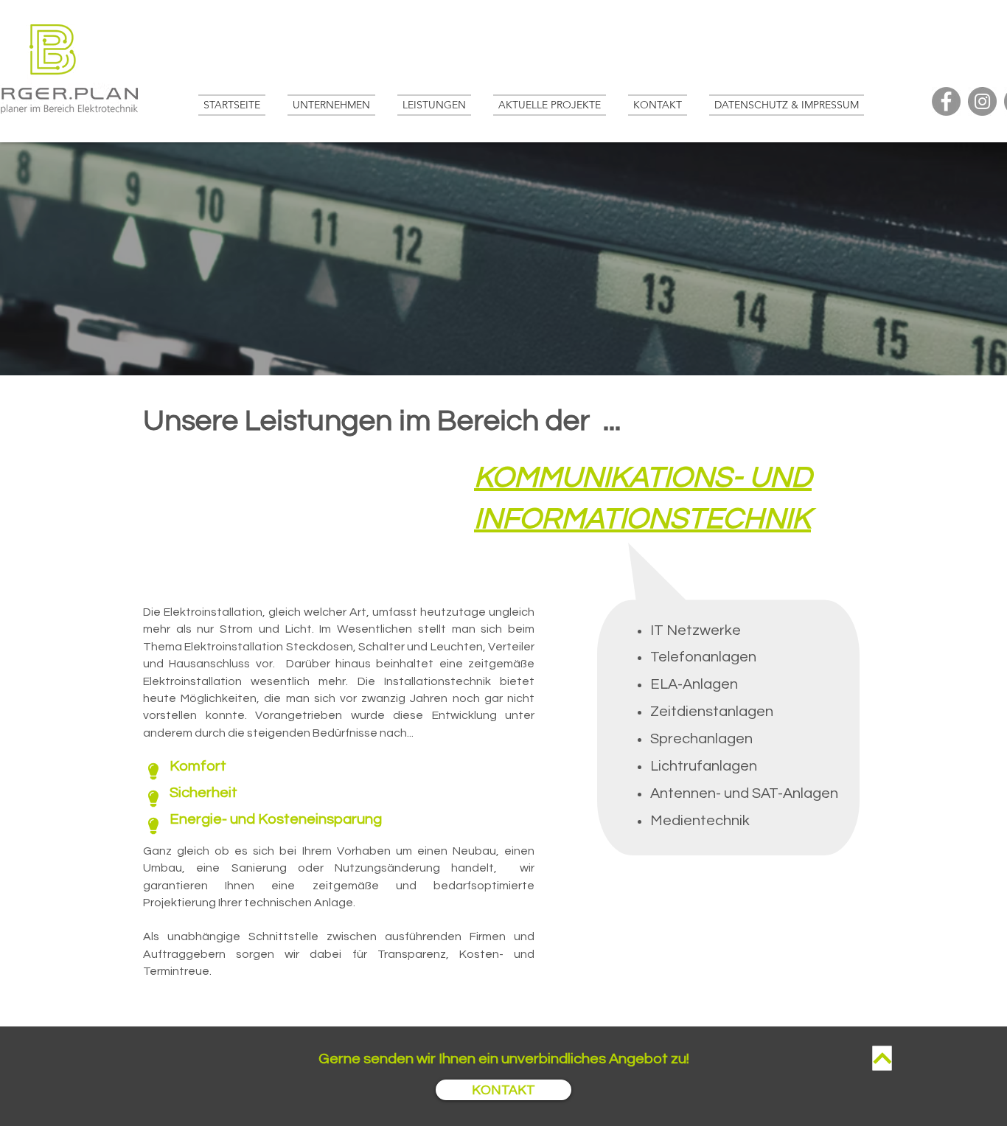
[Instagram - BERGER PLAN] (982, 101)
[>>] (882, 1058)
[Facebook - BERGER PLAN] (946, 101)
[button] (434, 105)
